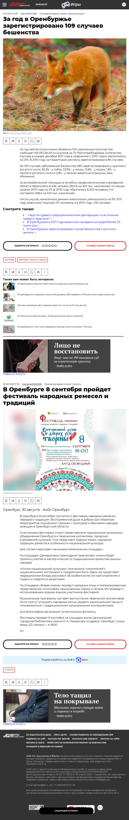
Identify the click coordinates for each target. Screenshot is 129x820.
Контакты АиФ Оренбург (85, 739)
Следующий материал (66, 811)
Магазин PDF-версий (59, 739)
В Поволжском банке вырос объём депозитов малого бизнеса (50, 316)
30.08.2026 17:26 (11, 384)
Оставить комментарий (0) (100, 246)
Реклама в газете (35, 743)
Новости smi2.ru (14, 374)
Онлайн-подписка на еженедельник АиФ (91, 735)
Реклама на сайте (109, 739)
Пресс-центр (60, 735)
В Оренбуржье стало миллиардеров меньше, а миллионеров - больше (54, 326)
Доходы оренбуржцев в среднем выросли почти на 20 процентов (51, 305)
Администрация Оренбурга (17, 493)
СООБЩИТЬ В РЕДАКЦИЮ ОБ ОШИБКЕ (44, 747)
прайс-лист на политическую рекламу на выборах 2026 (76, 743)
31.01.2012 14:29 (10, 13)
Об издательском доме (38, 735)
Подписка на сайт (35, 739)
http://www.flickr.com (21, 133)
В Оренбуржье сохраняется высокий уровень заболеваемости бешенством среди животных (66, 294)
